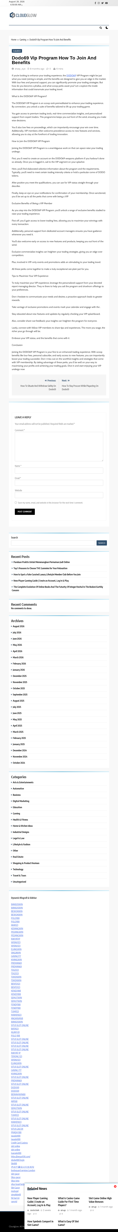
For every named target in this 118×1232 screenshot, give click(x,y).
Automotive (18, 788)
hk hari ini (15, 1198)
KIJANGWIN (16, 959)
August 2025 (18, 700)
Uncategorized (19, 881)
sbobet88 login (17, 1160)
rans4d (14, 1201)
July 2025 (17, 706)
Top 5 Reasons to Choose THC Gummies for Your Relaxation (40, 568)
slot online (15, 1146)
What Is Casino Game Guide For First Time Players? (69, 1202)
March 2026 (18, 657)
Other (15, 850)
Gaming (17, 50)
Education (17, 807)
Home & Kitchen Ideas (23, 825)
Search (14, 537)
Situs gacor (16, 1177)
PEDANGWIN (17, 932)
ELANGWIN (16, 949)
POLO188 (15, 918)
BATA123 (15, 1028)
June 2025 (17, 713)
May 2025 (17, 719)
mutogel (14, 1191)
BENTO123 (15, 983)
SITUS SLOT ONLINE (20, 1025)
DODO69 (71, 75)
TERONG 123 (16, 1056)
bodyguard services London (23, 1170)
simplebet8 (16, 1194)
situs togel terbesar (19, 1184)
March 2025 (18, 731)
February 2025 (19, 737)
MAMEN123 (16, 1014)
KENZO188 (16, 990)
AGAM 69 (15, 1032)
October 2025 (19, 688)
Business (17, 794)
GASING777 (16, 956)
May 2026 (17, 644)
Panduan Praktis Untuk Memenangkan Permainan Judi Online (42, 562)
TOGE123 (15, 970)
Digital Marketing (21, 801)
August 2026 (18, 626)
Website (18, 490)
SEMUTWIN (16, 997)
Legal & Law (18, 838)
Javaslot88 (15, 1135)
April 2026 (17, 651)
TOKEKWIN (16, 976)
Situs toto (15, 1180)
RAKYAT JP (16, 1052)
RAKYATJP (15, 938)
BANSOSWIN (17, 904)
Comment (20, 430)
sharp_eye (20, 68)
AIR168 (14, 1101)
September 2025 (20, 694)
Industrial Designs (21, 831)
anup (63, 1210)
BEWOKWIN (16, 911)
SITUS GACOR (17, 1128)
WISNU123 (15, 942)
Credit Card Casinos (19, 1142)
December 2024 (20, 750)
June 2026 (17, 638)
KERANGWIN (17, 928)
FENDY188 (16, 1004)
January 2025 (19, 744)
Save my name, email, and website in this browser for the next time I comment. (50, 502)
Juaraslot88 (16, 1153)
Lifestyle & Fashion (21, 844)
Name (18, 465)
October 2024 (19, 762)
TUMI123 (15, 1011)
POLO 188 (15, 1035)
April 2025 (17, 725)
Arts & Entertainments (23, 782)
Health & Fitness (20, 819)
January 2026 (19, 669)
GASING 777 (16, 1070)
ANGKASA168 (17, 1018)
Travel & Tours (19, 875)
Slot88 (14, 1163)
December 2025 (20, 675)
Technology (18, 869)
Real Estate (18, 856)
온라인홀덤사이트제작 (22, 1166)
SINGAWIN (16, 952)
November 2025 (20, 682)
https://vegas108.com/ (20, 1156)
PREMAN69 (16, 963)
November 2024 (20, 756)
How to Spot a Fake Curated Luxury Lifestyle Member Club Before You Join (47, 574)
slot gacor (15, 1173)
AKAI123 (14, 925)
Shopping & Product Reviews (26, 863)
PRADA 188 (16, 1132)
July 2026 (17, 632)
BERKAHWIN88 (18, 1094)
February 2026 (19, 663)
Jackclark (34, 1210)
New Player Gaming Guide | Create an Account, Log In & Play (38, 1202)
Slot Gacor (15, 1187)
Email (18, 478)
